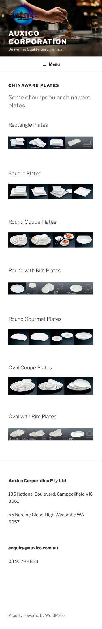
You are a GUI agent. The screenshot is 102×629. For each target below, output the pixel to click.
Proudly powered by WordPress (36, 615)
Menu (54, 64)
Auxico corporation (37, 37)
